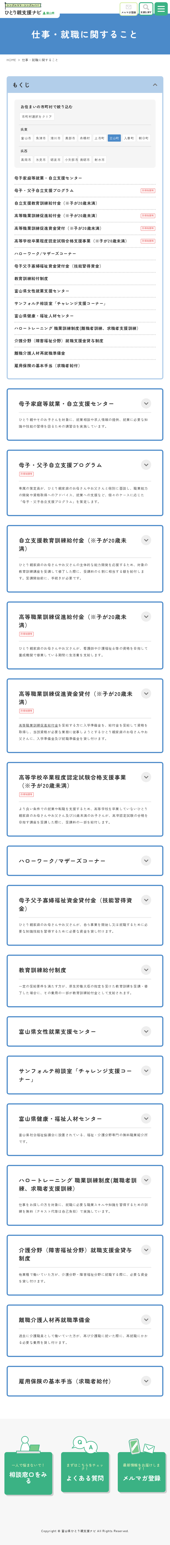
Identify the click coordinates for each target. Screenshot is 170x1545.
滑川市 (55, 138)
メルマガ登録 (128, 12)
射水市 (100, 159)
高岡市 (26, 159)
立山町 (114, 138)
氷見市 (41, 159)
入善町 (129, 138)
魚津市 (41, 138)
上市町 (100, 138)
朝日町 (144, 138)
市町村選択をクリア (37, 116)
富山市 (26, 138)
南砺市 (85, 159)
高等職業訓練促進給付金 (38, 725)
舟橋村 (85, 138)
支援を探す (146, 12)
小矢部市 (71, 159)
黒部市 (70, 138)
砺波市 (55, 159)
